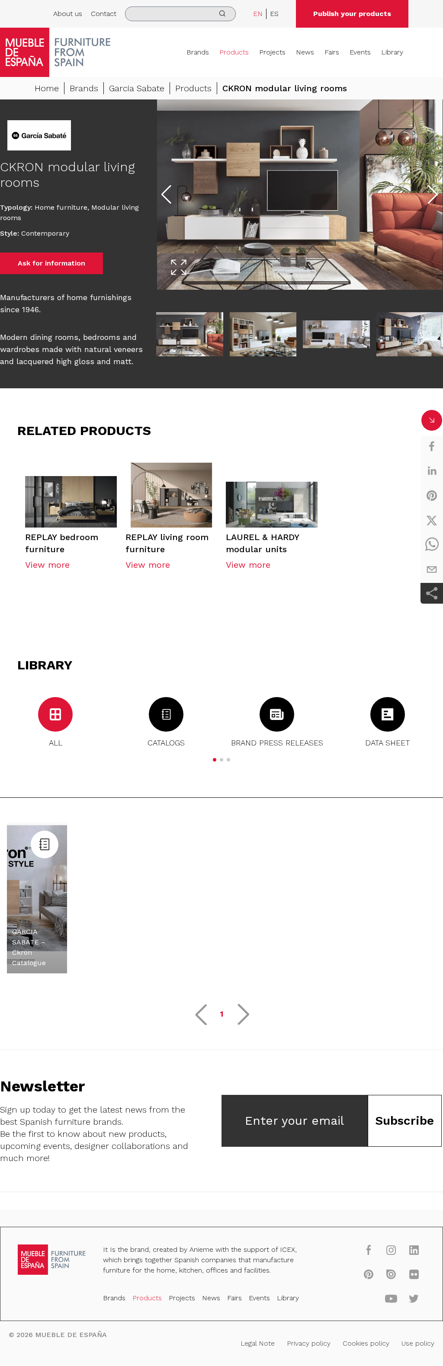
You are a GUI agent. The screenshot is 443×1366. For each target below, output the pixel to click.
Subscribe (404, 1120)
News (305, 52)
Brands (197, 52)
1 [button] (221, 1013)
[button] (214, 759)
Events (360, 52)
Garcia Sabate (136, 88)
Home (47, 88)
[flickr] (414, 1274)
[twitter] (431, 520)
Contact (103, 14)
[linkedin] (431, 471)
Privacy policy (309, 1343)
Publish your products (352, 14)
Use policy (417, 1343)
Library (392, 52)
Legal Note (258, 1343)
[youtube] (391, 1298)
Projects (272, 52)
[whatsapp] (431, 544)
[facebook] (431, 446)
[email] (431, 569)
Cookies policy (366, 1343)
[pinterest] (431, 495)
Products (234, 52)
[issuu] (391, 1274)
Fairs (331, 52)
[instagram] (391, 1249)
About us (67, 14)
